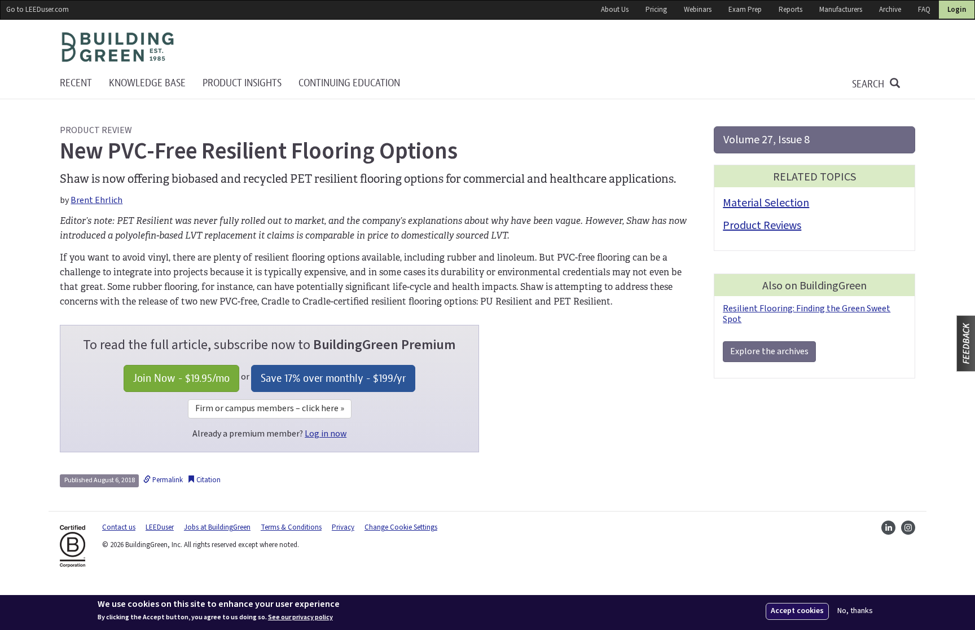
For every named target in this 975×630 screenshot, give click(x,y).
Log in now (325, 434)
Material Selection (766, 203)
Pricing (656, 10)
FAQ (924, 10)
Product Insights (242, 83)
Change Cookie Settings (400, 527)
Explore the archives (769, 351)
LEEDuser (160, 527)
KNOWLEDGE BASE (147, 83)
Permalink (167, 480)
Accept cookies (797, 610)
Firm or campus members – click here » (269, 408)
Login (956, 10)
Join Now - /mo (181, 378)
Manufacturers (840, 10)
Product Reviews (762, 226)
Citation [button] (208, 480)
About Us (615, 10)
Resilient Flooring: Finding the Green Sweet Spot (806, 313)
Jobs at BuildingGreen (217, 527)
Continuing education (349, 83)
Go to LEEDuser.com (37, 10)
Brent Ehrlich (96, 200)
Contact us (118, 527)
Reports (790, 10)
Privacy (343, 527)
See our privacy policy (300, 617)
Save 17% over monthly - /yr (333, 378)
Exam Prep (745, 10)
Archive (890, 10)
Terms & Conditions (291, 527)
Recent (76, 83)
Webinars (698, 10)
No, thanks (855, 611)
